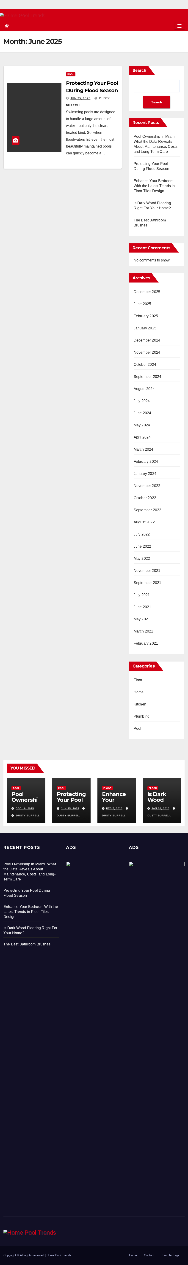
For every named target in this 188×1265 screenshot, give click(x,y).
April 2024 (142, 437)
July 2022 (142, 534)
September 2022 (147, 510)
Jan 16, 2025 (160, 808)
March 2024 (143, 449)
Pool (70, 74)
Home (139, 692)
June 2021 (142, 607)
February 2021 (146, 643)
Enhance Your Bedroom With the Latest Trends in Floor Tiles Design (154, 186)
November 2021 (147, 571)
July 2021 (142, 595)
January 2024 (145, 474)
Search (139, 70)
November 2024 (147, 352)
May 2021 (142, 619)
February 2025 (146, 316)
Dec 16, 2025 (25, 808)
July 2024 (142, 401)
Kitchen (140, 704)
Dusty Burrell (27, 815)
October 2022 (145, 498)
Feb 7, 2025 (114, 808)
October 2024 (145, 364)
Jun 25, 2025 (80, 98)
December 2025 (147, 292)
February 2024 (146, 461)
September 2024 (147, 377)
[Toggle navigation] (179, 26)
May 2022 (142, 558)
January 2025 (145, 328)
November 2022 (147, 486)
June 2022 (142, 546)
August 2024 (144, 389)
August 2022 (144, 522)
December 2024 (147, 340)
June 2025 (142, 304)
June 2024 (142, 413)
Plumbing (142, 716)
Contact (149, 1255)
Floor (138, 680)
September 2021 (147, 583)
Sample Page (170, 1255)
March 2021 (143, 631)
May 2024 (142, 425)
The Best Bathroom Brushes (26, 944)
